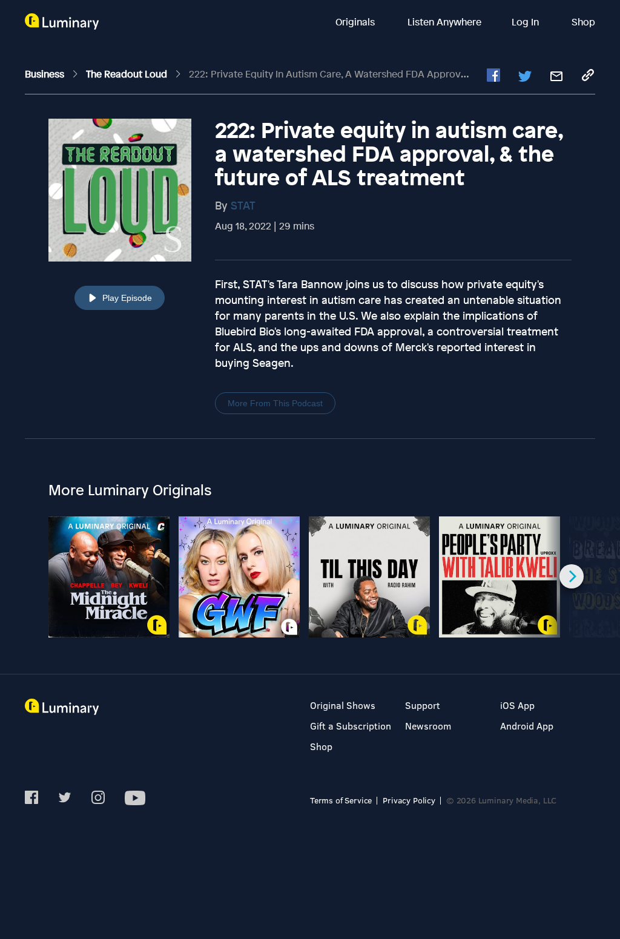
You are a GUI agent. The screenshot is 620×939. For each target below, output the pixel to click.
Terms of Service (341, 800)
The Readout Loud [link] (128, 74)
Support (422, 705)
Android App (526, 725)
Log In (526, 21)
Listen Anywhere (444, 21)
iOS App (517, 705)
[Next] (571, 576)
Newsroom (428, 725)
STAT (243, 205)
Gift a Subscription (350, 725)
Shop (583, 21)
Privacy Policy (409, 800)
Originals (356, 21)
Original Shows (342, 705)
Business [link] (46, 74)
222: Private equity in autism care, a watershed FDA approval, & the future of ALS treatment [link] (398, 74)
